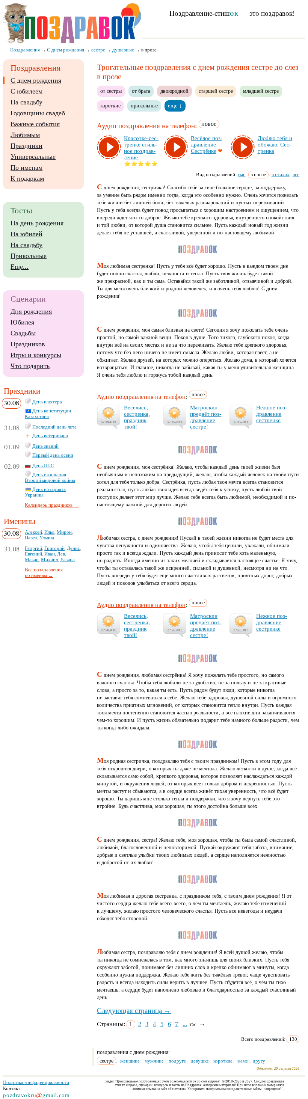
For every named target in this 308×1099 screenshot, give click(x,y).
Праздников (28, 344)
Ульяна (46, 537)
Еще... (20, 266)
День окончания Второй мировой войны (50, 477)
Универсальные (33, 156)
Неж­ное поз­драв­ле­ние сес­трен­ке (271, 414)
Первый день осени (52, 455)
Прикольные (29, 256)
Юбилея (22, 322)
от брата (141, 91)
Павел (31, 537)
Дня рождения (31, 311)
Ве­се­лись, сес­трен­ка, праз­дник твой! (137, 417)
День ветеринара (50, 435)
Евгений (33, 554)
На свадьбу (26, 102)
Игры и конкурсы (36, 355)
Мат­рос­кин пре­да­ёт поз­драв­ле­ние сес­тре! (205, 417)
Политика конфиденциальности (36, 1082)
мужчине (154, 1061)
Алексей (33, 532)
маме (242, 1061)
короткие (110, 106)
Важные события (35, 124)
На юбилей (26, 234)
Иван (49, 554)
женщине (130, 1061)
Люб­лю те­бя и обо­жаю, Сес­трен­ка (275, 144)
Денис (73, 548)
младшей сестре (261, 91)
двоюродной (174, 91)
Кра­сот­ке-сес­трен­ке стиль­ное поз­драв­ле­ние (141, 147)
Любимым (25, 135)
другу (259, 1061)
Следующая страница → (134, 1010)
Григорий (54, 548)
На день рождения (37, 223)
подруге (177, 1061)
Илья (49, 532)
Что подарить (30, 366)
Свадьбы (23, 333)
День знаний (45, 446)
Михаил (49, 559)
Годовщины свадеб (38, 113)
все (296, 174)
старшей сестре (216, 91)
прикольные (144, 106)
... (185, 1024)
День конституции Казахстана (48, 413)
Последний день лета (54, 427)
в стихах (281, 174)
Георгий (33, 548)
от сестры (111, 91)
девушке (200, 1061)
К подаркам (27, 178)
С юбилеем (26, 91)
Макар (32, 559)
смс (241, 174)
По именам (26, 167)
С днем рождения (36, 80)
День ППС (43, 465)
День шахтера (47, 402)
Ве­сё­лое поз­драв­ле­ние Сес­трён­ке (206, 144)
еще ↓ (175, 106)
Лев (61, 554)
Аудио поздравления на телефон (146, 126)
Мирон (64, 532)
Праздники (26, 145)
